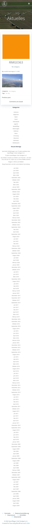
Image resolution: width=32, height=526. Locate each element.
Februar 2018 (16, 291)
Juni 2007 (16, 484)
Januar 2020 (16, 265)
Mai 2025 (16, 182)
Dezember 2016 (16, 319)
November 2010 (16, 425)
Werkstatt (16, 140)
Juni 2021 (16, 241)
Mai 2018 (16, 286)
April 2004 (16, 503)
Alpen (16, 117)
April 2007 (16, 489)
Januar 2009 (16, 456)
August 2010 (16, 430)
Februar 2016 (16, 340)
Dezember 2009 (16, 444)
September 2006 (16, 491)
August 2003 (16, 505)
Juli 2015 (16, 357)
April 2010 (16, 439)
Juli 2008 (16, 463)
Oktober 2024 (16, 192)
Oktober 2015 (16, 350)
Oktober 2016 (16, 324)
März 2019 (16, 276)
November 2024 (16, 189)
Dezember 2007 (16, 472)
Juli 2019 (16, 272)
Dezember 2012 (16, 385)
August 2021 (16, 236)
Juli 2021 (16, 239)
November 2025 (16, 177)
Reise (16, 133)
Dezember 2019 (16, 267)
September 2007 (16, 477)
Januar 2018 (16, 293)
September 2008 (16, 458)
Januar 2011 (16, 423)
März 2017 (16, 314)
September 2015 (16, 352)
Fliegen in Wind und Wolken (16, 162)
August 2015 (16, 354)
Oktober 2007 (16, 475)
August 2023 (16, 208)
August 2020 (16, 255)
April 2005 (16, 496)
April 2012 (16, 404)
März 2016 (16, 338)
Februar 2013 (16, 383)
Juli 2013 (16, 373)
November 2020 (16, 248)
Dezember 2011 (16, 406)
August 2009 (16, 449)
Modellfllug (16, 126)
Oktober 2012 (16, 390)
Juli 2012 (16, 397)
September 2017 (16, 302)
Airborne (16, 112)
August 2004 (16, 501)
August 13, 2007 (15, 71)
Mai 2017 (16, 309)
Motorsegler (16, 128)
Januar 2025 (16, 187)
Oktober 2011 (16, 409)
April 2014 (16, 371)
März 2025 (16, 184)
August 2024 (16, 194)
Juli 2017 (16, 305)
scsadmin (6, 71)
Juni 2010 (16, 435)
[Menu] (29, 3)
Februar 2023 (16, 217)
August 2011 (16, 411)
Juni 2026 (16, 170)
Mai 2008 (16, 465)
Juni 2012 (16, 399)
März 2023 (16, 215)
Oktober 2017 (16, 300)
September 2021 (16, 234)
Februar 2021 (16, 246)
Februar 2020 (16, 262)
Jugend (16, 124)
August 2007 (16, 479)
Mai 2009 (16, 451)
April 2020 (16, 260)
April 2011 (16, 420)
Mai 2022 (16, 229)
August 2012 (16, 394)
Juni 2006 (16, 494)
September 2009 (16, 446)
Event (16, 119)
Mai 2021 (16, 243)
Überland (16, 138)
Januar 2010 (16, 442)
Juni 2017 (16, 307)
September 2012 (16, 392)
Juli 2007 (16, 482)
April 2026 (16, 173)
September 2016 (16, 326)
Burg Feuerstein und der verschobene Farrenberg (16, 164)
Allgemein (16, 114)
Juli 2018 (16, 284)
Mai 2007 (16, 486)
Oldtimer (16, 131)
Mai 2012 (16, 401)
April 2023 (16, 213)
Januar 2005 (16, 498)
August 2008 (16, 460)
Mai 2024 (16, 199)
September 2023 (16, 206)
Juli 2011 (16, 413)
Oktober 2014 (16, 366)
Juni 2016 (16, 333)
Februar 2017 (16, 317)
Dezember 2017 (16, 295)
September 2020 (16, 253)
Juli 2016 (16, 331)
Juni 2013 (16, 376)
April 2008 (16, 468)
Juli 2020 (16, 258)
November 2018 (16, 279)
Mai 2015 (16, 359)
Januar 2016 (16, 343)
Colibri (28, 523)
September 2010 (16, 427)
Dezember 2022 (16, 220)
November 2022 (16, 222)
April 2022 (16, 232)
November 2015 (16, 347)
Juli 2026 (16, 168)
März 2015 (16, 364)
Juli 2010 (16, 432)
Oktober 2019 (16, 269)
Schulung (16, 136)
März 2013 (16, 380)
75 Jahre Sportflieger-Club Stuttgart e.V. (16, 155)
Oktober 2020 (16, 250)
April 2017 (16, 312)
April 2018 (16, 288)
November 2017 (16, 298)
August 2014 (16, 368)
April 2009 (16, 453)
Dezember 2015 (16, 345)
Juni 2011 (16, 416)
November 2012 (16, 387)
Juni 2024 (16, 196)
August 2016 (16, 328)
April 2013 (16, 378)
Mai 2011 (16, 418)
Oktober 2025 (16, 180)
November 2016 (16, 321)
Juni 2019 (16, 274)
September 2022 (16, 227)
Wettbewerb (16, 143)
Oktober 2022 (16, 225)
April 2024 (16, 201)
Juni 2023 (16, 210)
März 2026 (16, 175)
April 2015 (16, 361)
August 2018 (16, 281)
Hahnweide (16, 121)
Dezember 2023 (16, 203)
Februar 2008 (16, 470)
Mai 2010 (16, 437)
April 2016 (16, 335)
